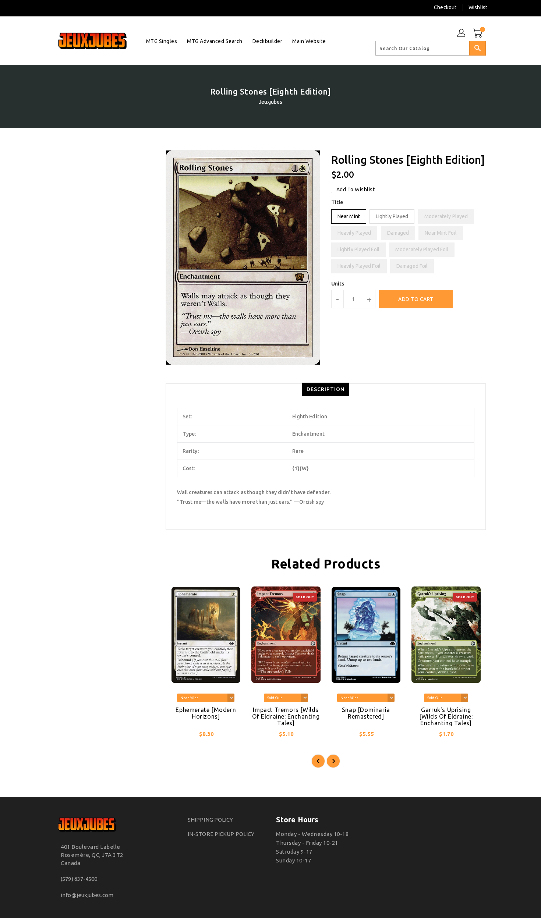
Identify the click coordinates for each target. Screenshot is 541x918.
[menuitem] (162, 41)
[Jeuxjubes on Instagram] (58, 7)
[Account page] (462, 33)
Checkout (445, 7)
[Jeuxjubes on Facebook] (44, 7)
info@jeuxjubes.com (87, 895)
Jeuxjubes (271, 102)
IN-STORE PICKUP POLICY (221, 834)
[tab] (325, 389)
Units (337, 283)
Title (337, 202)
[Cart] (478, 33)
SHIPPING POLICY (210, 819)
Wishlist (477, 7)
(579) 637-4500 (79, 879)
